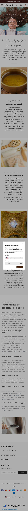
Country (7, 255)
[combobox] (10, 258)
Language (7, 260)
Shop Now (19, 267)
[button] (22, 244)
